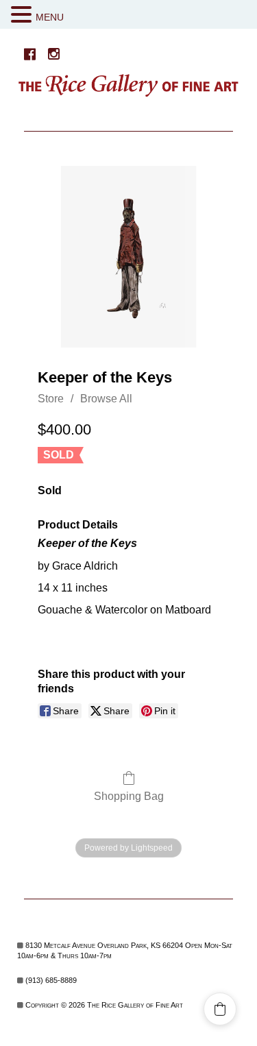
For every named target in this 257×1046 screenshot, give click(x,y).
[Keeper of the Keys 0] (128, 257)
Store (51, 398)
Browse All (106, 398)
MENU (50, 17)
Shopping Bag (129, 796)
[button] (23, 15)
